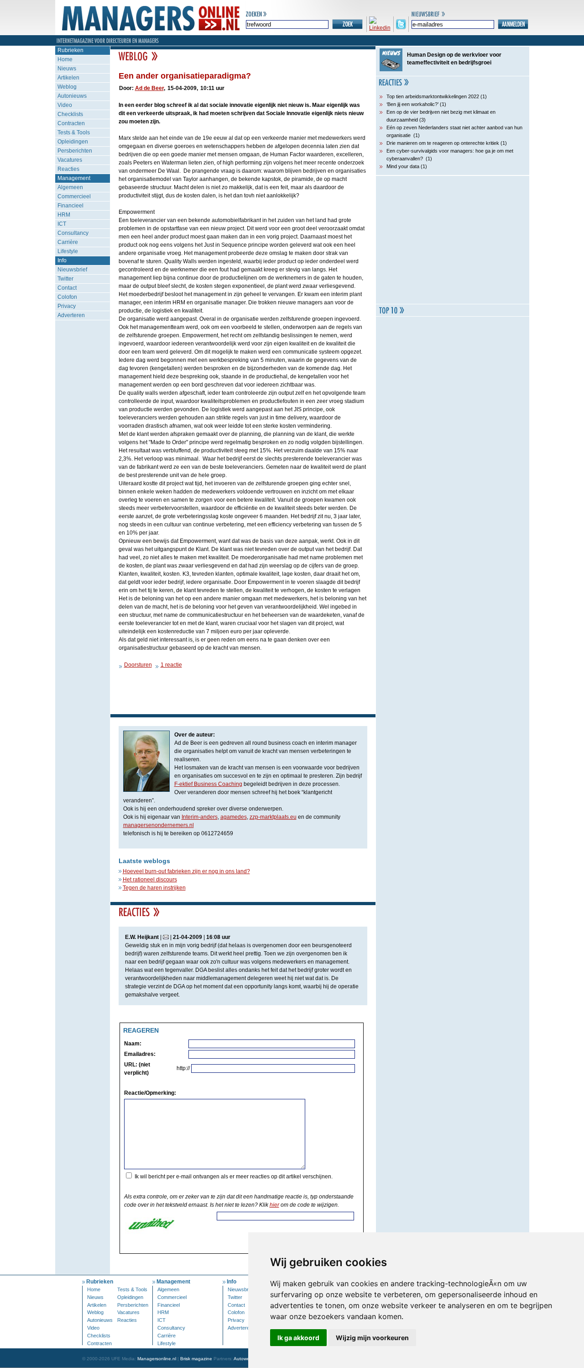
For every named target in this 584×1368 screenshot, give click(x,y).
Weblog (67, 87)
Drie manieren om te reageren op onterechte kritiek (442, 143)
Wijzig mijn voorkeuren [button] (372, 1337)
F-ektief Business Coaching (208, 784)
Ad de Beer (149, 88)
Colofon (67, 297)
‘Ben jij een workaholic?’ (412, 104)
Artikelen (68, 77)
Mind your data (402, 166)
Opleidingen (72, 141)
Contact (67, 288)
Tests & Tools (73, 132)
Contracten (71, 123)
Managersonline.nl (156, 1358)
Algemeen (70, 187)
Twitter (65, 279)
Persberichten (74, 151)
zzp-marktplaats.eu (273, 817)
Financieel (70, 205)
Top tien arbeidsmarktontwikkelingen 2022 (432, 96)
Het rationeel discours (150, 879)
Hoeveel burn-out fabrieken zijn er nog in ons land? (186, 871)
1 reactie (171, 665)
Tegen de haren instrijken (154, 888)
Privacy (66, 306)
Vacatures (69, 160)
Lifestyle (67, 251)
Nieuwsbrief (72, 269)
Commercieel (74, 196)
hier (274, 1205)
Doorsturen (138, 665)
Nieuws (66, 68)
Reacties (68, 169)
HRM (63, 215)
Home (65, 59)
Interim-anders (200, 817)
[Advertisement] (452, 240)
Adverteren (71, 315)
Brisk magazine (196, 1358)
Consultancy (73, 233)
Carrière (67, 242)
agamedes (233, 817)
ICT (61, 224)
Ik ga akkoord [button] (298, 1337)
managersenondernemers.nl (158, 825)
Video (64, 105)
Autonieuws (72, 96)
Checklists (70, 114)
